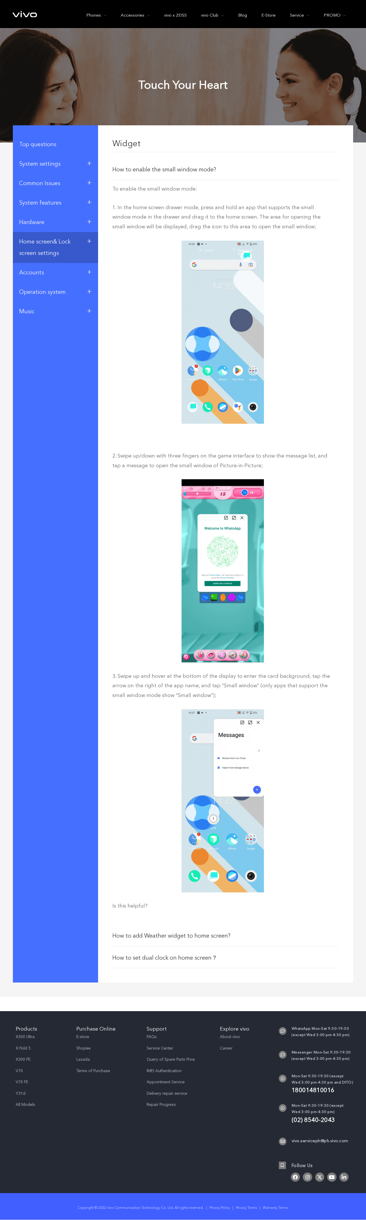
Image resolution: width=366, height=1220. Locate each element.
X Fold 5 (23, 1048)
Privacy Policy (220, 1207)
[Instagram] (307, 1177)
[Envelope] (283, 1141)
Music (55, 311)
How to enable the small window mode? (164, 169)
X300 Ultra (25, 1036)
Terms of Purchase (93, 1071)
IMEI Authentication (164, 1071)
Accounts (55, 272)
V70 (19, 1071)
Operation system (55, 291)
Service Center (160, 1048)
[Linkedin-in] (344, 1177)
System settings (55, 163)
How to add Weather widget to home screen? (171, 936)
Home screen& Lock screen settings (55, 246)
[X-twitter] (319, 1177)
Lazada (83, 1059)
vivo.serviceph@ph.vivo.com (320, 1141)
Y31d (20, 1093)
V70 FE (22, 1082)
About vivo (230, 1036)
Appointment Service (166, 1082)
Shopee (83, 1048)
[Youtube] (331, 1177)
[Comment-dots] (283, 1031)
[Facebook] (295, 1177)
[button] (225, 169)
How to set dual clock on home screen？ (164, 958)
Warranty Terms (276, 1207)
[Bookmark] (282, 1165)
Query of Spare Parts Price (171, 1059)
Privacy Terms (246, 1207)
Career (226, 1048)
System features (55, 202)
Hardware (55, 221)
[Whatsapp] (283, 1078)
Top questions (37, 144)
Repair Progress (161, 1104)
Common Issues (55, 182)
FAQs (152, 1036)
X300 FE (23, 1059)
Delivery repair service (167, 1093)
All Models (25, 1104)
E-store (82, 1036)
